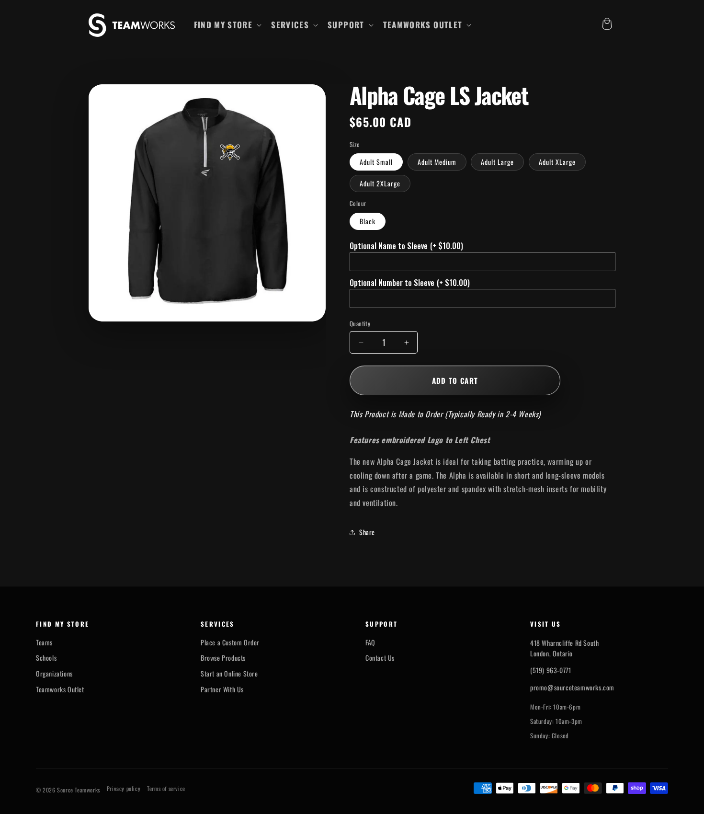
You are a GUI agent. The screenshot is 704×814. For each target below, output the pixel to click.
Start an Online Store (229, 673)
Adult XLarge (557, 162)
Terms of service (166, 788)
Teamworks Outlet (60, 689)
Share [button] (367, 532)
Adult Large (497, 162)
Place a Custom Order (230, 642)
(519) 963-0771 (550, 670)
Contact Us (380, 658)
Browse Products (223, 658)
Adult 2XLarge (380, 183)
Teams (44, 642)
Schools (46, 658)
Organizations (54, 673)
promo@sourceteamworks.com (572, 687)
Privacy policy (123, 788)
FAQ (370, 642)
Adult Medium (437, 162)
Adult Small (376, 162)
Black (367, 221)
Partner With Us (222, 689)
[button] (227, 25)
